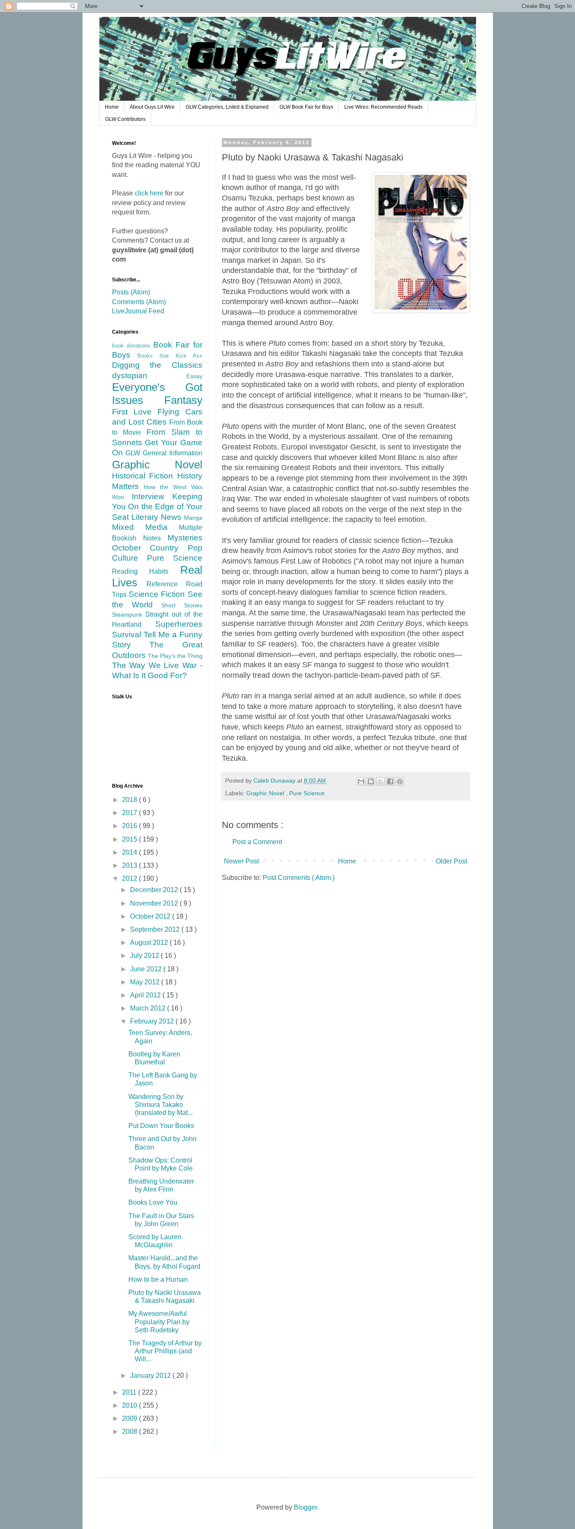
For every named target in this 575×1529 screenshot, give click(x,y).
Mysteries (185, 537)
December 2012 (155, 889)
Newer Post (241, 861)
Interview (152, 496)
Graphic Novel (266, 793)
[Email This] (361, 781)
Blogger (305, 1507)
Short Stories (181, 605)
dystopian (149, 375)
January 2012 (151, 1375)
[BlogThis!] (371, 781)
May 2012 (145, 982)
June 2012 (146, 969)
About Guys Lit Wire (152, 107)
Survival (128, 634)
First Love (134, 411)
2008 (130, 1431)
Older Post (451, 861)
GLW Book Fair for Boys (306, 107)
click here (149, 193)
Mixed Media (145, 527)
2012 (130, 878)
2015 (130, 839)
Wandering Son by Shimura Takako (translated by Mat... (160, 1104)
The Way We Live (147, 665)
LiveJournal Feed (138, 311)
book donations (133, 345)
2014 (130, 852)
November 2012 (155, 903)
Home (112, 107)
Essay (194, 376)
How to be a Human (158, 1279)
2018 (130, 799)
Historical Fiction (144, 475)
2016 (130, 825)
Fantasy (183, 400)
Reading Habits (146, 571)
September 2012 (155, 929)
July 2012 (145, 955)
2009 (130, 1418)
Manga (193, 517)
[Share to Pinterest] (400, 781)
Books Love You (152, 1202)
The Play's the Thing (175, 655)
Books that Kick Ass (169, 356)
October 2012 (151, 916)
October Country (150, 547)
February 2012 (153, 1021)
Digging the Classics (157, 365)
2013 (130, 865)
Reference (166, 584)
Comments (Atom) (139, 301)
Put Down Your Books (161, 1125)
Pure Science (307, 793)
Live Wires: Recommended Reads (383, 107)
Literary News (157, 517)
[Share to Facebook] (390, 781)
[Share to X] (380, 781)
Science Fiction (158, 594)
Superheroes (178, 624)
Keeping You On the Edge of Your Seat (157, 506)
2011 (130, 1392)
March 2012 (148, 1008)
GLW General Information (163, 453)
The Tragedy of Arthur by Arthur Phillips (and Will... (165, 1351)
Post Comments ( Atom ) (299, 877)
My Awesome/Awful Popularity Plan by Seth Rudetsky (158, 1321)
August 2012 (150, 942)
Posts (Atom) (131, 292)
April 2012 (146, 995)
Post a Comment (257, 841)
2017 (130, 812)
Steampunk (129, 614)
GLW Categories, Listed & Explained (227, 107)
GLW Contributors (125, 119)
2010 (130, 1405)
